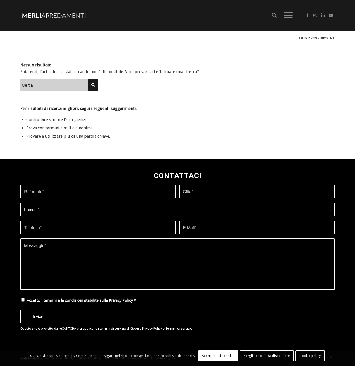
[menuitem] (274, 15)
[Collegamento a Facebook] (307, 15)
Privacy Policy (121, 300)
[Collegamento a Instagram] (315, 15)
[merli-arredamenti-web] (53, 15)
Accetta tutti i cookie (218, 356)
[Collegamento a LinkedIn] (323, 15)
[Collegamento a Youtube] (331, 15)
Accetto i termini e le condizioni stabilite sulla (81, 300)
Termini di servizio (178, 328)
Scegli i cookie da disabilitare (267, 356)
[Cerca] (274, 15)
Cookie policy (310, 356)
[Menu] (286, 15)
